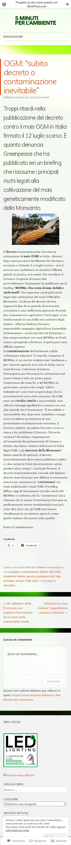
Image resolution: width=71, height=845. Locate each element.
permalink (9, 585)
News (41, 567)
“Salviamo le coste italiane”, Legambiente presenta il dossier (53, 607)
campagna (14, 571)
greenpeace (43, 576)
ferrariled (43, 97)
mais (57, 576)
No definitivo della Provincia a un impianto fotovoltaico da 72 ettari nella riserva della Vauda (18, 612)
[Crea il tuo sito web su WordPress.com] (35, 4)
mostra (20, 580)
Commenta (53, 681)
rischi (35, 580)
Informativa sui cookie (17, 830)
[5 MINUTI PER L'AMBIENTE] (36, 20)
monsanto (9, 580)
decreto (44, 571)
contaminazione (30, 571)
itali (52, 576)
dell (51, 571)
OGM (28, 580)
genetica (31, 576)
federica (21, 576)
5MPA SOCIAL (12, 722)
